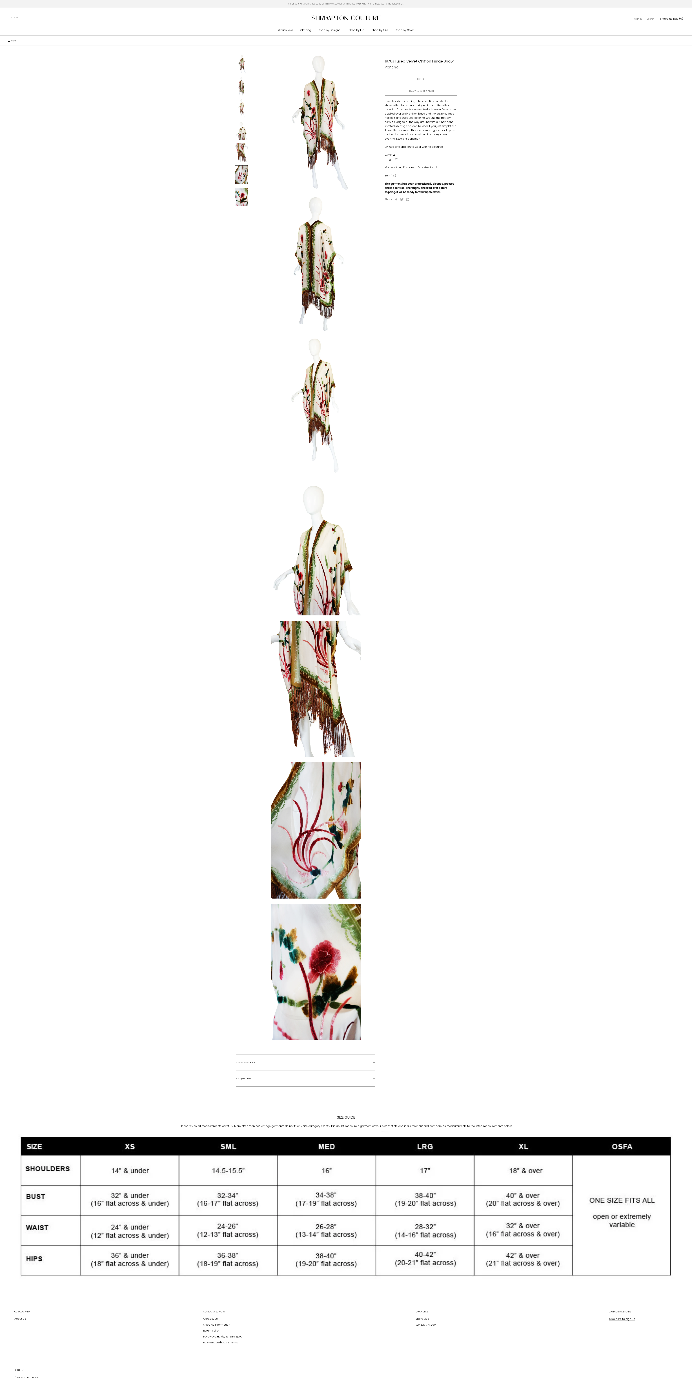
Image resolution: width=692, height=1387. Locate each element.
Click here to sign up (622, 1319)
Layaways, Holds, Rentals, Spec (222, 1336)
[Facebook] (396, 199)
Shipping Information (216, 1324)
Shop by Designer (330, 30)
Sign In (638, 18)
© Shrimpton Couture (26, 1377)
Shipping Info (243, 1078)
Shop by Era (356, 30)
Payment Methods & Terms (220, 1342)
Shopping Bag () (671, 19)
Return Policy (211, 1330)
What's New (285, 30)
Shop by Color (405, 30)
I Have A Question (420, 91)
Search (650, 18)
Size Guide (422, 1319)
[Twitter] (401, 199)
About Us (20, 1319)
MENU (13, 40)
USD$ (12, 17)
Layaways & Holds (246, 1062)
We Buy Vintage (426, 1324)
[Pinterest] (407, 199)
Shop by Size (380, 30)
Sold (421, 79)
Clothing (305, 30)
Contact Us (210, 1319)
